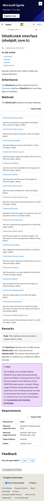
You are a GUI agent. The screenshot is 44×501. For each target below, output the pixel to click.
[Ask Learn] (36, 29)
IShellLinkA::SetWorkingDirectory (15, 315)
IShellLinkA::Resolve (10, 208)
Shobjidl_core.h (14, 29)
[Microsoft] (22, 24)
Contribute (6, 491)
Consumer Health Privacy (11, 494)
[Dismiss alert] (40, 3)
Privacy (15, 491)
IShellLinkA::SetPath (10, 279)
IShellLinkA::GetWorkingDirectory (15, 197)
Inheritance (8, 56)
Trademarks (6, 498)
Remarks (7, 62)
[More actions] (40, 29)
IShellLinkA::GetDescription (13, 129)
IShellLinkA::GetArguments (13, 118)
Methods (7, 59)
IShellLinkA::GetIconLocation (13, 152)
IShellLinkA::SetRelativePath (13, 290)
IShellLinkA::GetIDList (11, 163)
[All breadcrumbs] (4, 29)
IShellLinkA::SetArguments (13, 220)
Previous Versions (21, 488)
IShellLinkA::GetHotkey (11, 140)
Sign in (39, 24)
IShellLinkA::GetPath (10, 174)
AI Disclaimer (7, 488)
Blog (32, 488)
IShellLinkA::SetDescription (13, 231)
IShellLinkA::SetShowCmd (12, 302)
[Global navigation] (2, 24)
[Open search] (33, 24)
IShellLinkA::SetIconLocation (13, 256)
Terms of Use (30, 494)
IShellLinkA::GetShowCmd (12, 186)
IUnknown (6, 88)
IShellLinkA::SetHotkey (11, 245)
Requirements (9, 65)
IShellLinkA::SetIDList (11, 267)
